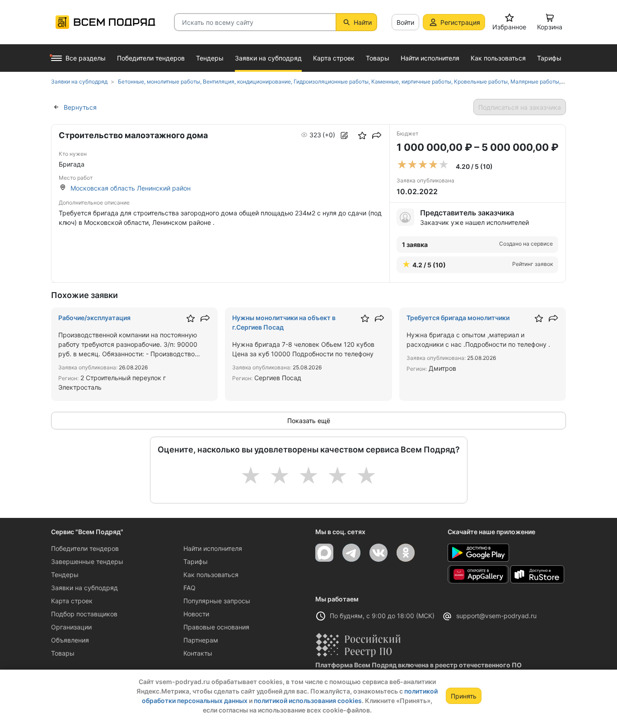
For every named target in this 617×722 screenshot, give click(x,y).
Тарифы (195, 561)
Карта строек (72, 601)
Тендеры (65, 574)
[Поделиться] (376, 135)
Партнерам (200, 640)
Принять (464, 696)
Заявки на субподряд (84, 588)
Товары (63, 653)
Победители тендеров (85, 548)
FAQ (189, 588)
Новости (196, 614)
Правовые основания (216, 627)
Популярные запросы (216, 601)
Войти (405, 22)
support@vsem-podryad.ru (496, 616)
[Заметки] (344, 135)
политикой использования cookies (308, 700)
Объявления (70, 640)
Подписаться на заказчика (519, 107)
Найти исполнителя (212, 548)
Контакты (197, 653)
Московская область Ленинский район (130, 188)
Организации (71, 627)
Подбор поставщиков (84, 614)
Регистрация (460, 22)
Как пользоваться (210, 574)
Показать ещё (308, 420)
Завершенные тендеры (87, 561)
